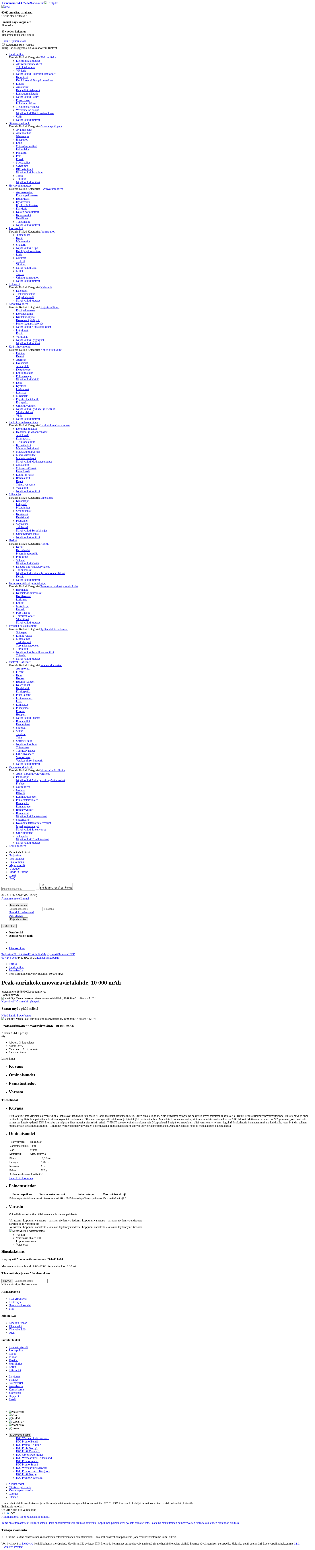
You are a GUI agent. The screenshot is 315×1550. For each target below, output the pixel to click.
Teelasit (20, 261)
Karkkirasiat (23, 550)
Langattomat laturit (27, 93)
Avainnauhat (23, 133)
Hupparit (21, 714)
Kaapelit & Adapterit (28, 90)
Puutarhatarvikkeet (27, 799)
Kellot (19, 382)
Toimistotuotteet (25, 615)
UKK (72, 954)
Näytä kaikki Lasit (26, 267)
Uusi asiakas (16, 915)
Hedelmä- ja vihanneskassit (31, 431)
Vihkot (13, 1357)
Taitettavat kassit (25, 484)
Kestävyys (15, 1302)
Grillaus (20, 790)
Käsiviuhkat (23, 684)
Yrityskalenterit (25, 297)
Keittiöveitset (23, 369)
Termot (20, 274)
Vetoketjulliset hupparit (29, 760)
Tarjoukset (15, 855)
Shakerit (21, 244)
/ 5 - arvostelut (22, 3)
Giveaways (22, 136)
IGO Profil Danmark (28, 1451)
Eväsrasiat (22, 363)
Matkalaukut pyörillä (28, 451)
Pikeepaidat (22, 707)
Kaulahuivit (23, 688)
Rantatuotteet (23, 806)
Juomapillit (22, 366)
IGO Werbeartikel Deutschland (34, 1457)
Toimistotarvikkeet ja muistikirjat (27, 583)
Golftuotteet (23, 786)
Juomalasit (15, 1392)
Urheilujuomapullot (27, 277)
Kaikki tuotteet (17, 845)
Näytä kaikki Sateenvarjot (31, 829)
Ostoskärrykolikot (26, 146)
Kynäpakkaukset (25, 310)
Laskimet (21, 599)
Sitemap (13, 1497)
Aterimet (21, 359)
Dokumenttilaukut (26, 428)
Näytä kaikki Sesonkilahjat (31, 530)
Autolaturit (22, 87)
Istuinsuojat (22, 776)
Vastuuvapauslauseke (21, 1490)
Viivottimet (22, 619)
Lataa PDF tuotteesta (21, 1178)
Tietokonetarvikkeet (27, 106)
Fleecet (20, 671)
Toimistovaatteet (25, 750)
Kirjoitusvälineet (18, 303)
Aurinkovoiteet (24, 192)
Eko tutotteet (20, 954)
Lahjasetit (21, 504)
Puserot (20, 711)
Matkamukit (23, 241)
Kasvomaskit (23, 215)
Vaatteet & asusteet (19, 661)
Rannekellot (23, 721)
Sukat (19, 730)
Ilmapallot (22, 139)
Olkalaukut (22, 464)
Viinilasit (21, 264)
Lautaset (21, 392)
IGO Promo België (27, 1441)
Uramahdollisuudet (20, 1305)
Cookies (13, 1493)
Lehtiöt (20, 602)
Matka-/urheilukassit (27, 448)
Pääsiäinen (22, 520)
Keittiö (20, 356)
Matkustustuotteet (26, 454)
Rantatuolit (22, 813)
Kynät (19, 333)
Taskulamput (23, 642)
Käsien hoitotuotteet (27, 211)
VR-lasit (21, 70)
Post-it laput (23, 612)
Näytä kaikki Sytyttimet (29, 172)
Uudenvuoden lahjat (27, 533)
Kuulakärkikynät (25, 317)
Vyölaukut (22, 487)
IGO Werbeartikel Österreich (32, 1438)
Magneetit (22, 395)
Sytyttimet (22, 165)
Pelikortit (21, 152)
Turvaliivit (22, 648)
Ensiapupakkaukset (27, 195)
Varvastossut (23, 757)
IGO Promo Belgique (28, 1444)
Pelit (18, 156)
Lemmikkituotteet (26, 796)
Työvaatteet (22, 747)
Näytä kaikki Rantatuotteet (31, 816)
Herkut (13, 540)
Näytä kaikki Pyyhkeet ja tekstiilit (35, 408)
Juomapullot (16, 228)
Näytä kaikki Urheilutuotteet (32, 839)
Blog (11, 1308)
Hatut (19, 675)
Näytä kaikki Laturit (27, 96)
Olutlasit (21, 257)
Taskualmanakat (25, 294)
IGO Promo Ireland (27, 1461)
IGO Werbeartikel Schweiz (31, 1467)
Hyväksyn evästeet (12, 1546)
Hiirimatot (22, 589)
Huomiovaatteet (25, 681)
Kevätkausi (22, 517)
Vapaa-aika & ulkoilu (21, 767)
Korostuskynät (24, 313)
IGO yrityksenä (18, 1298)
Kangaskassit (23, 438)
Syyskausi (22, 523)
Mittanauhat (23, 638)
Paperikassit (23, 471)
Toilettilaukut (23, 221)
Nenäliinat (22, 218)
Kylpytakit (22, 402)
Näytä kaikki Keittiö (27, 379)
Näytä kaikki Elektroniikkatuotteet (35, 73)
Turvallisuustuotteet (27, 645)
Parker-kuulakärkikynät (29, 323)
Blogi (12, 875)
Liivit (19, 701)
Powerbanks (23, 100)
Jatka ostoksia (17, 948)
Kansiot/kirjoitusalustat (29, 592)
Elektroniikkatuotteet (28, 60)
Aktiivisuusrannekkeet (29, 64)
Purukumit (22, 556)
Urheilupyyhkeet (25, 405)
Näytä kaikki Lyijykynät (30, 340)
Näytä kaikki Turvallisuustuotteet (35, 652)
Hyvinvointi (23, 202)
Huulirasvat (22, 198)
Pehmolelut (22, 149)
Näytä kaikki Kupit (27, 248)
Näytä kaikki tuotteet (28, 119)
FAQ (12, 878)
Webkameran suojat (27, 110)
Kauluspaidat (23, 691)
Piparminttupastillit (27, 553)
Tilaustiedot (15, 1326)
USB (19, 116)
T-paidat (21, 734)
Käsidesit (21, 208)
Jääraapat (21, 632)
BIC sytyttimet (24, 169)
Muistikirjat (22, 606)
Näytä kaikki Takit (26, 744)
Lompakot (22, 704)
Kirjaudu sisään (18, 919)
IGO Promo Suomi (20, 1434)
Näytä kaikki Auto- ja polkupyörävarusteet (40, 780)
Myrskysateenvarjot (27, 826)
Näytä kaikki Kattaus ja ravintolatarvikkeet (40, 573)
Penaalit (20, 609)
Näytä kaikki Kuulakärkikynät (33, 326)
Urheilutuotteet (24, 832)
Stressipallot (23, 162)
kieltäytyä (27, 1543)
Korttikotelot (23, 596)
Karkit (19, 546)
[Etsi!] (37, 889)
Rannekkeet (23, 724)
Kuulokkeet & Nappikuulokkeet (34, 80)
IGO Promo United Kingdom (33, 1471)
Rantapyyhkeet (24, 809)
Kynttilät (21, 386)
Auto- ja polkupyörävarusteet (33, 773)
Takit (19, 737)
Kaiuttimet (22, 77)
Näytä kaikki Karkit (27, 563)
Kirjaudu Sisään (18, 905)
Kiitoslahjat (22, 500)
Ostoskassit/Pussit (26, 468)
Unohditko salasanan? (21, 912)
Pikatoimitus (23, 507)
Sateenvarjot (23, 819)
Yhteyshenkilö (17, 1329)
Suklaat (20, 560)
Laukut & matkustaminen (23, 422)
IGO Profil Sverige (27, 1448)
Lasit (19, 254)
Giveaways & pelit (19, 123)
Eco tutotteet (16, 858)
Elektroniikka (16, 54)
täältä (296, 1543)
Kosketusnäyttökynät (28, 320)
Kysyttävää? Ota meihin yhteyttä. (20, 1001)
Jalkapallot (22, 836)
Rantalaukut (23, 477)
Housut (20, 678)
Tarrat (19, 175)
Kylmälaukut (23, 445)
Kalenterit (14, 284)
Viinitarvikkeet (24, 412)
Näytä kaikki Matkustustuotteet (34, 461)
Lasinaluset (22, 389)
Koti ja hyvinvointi (19, 346)
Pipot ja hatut (23, 694)
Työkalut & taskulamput (22, 625)
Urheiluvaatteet (25, 753)
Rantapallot (22, 803)
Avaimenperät (24, 129)
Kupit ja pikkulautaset (28, 251)
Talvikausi (22, 527)
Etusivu (13, 963)
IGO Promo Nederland (29, 1477)
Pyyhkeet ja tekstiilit (27, 399)
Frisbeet (20, 783)
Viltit (19, 415)
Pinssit (20, 159)
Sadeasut (21, 727)
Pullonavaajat (24, 376)
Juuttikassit (22, 435)
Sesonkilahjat (23, 510)
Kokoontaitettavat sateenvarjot (33, 822)
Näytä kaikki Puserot (28, 717)
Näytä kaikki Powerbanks (16, 1015)
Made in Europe (18, 871)
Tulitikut (21, 179)
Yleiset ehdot (16, 1483)
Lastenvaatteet (24, 698)
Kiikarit (20, 793)
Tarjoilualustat (24, 569)
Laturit (20, 83)
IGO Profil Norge (26, 1474)
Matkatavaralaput (26, 458)
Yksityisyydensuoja (20, 1487)
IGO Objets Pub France (29, 1454)
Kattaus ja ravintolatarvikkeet (33, 566)
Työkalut (21, 655)
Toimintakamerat (25, 67)
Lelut (19, 142)
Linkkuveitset (24, 635)
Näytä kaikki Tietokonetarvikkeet (35, 113)
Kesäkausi (22, 514)
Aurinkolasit (23, 668)
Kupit (19, 238)
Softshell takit (24, 740)
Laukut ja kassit (25, 474)
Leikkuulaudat (24, 372)
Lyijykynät (22, 330)
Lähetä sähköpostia (48, 957)
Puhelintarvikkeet (26, 103)
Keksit (20, 576)
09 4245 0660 (9, 957)
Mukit (19, 271)
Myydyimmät (17, 865)
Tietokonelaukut (25, 441)
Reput (19, 481)
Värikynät (22, 336)
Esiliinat (20, 353)
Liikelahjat (15, 494)
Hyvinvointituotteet (20, 185)
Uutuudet (14, 868)
